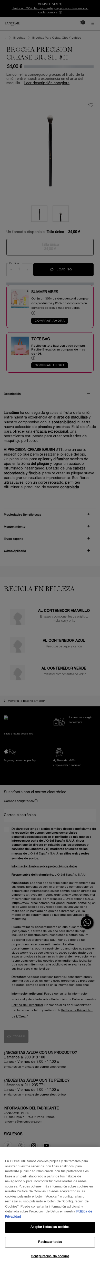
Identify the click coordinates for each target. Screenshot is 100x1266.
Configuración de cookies (50, 1256)
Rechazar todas (50, 1242)
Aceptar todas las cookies (50, 1227)
